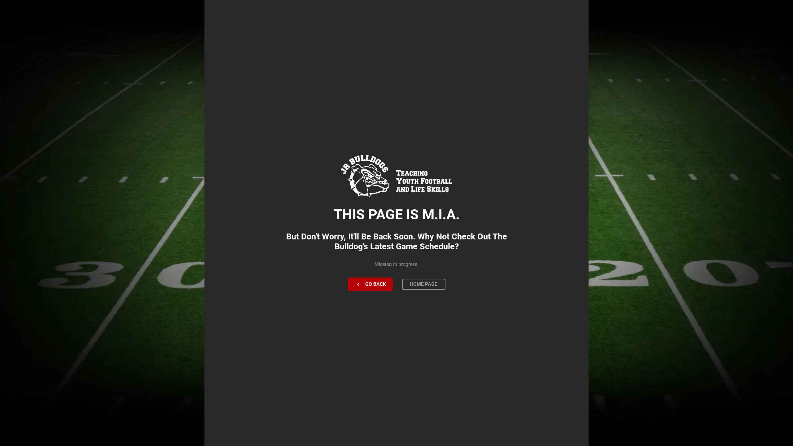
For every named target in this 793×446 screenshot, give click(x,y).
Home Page (423, 284)
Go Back (375, 284)
